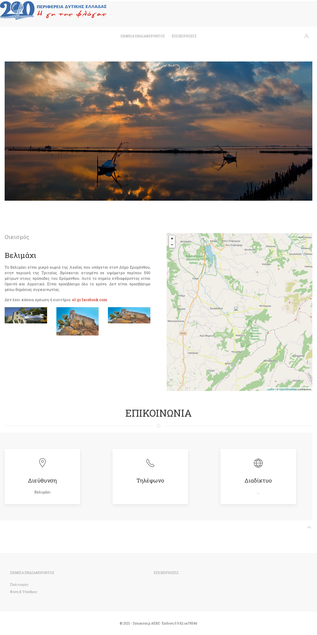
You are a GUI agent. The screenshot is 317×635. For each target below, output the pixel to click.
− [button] (172, 244)
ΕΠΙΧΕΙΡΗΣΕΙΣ (184, 36)
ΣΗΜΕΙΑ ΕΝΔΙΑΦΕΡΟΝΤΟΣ (142, 36)
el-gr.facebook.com (89, 299)
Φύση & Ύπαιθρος (23, 592)
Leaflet (271, 389)
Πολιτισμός (19, 584)
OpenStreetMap (288, 389)
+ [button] (172, 238)
